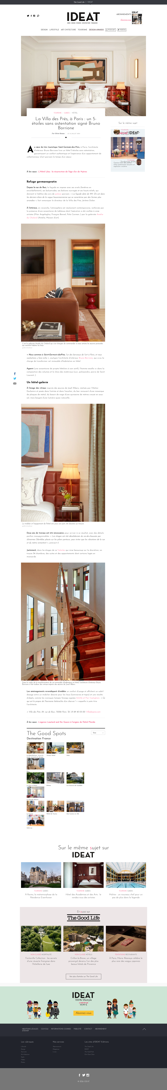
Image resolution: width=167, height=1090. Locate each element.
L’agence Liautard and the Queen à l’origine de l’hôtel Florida (66, 722)
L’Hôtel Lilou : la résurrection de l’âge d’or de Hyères (62, 172)
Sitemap (25, 1031)
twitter (28, 16)
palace (58, 194)
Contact (88, 1029)
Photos (23, 1062)
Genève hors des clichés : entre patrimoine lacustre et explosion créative (124, 164)
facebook (31, 16)
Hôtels (89, 955)
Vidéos (123, 30)
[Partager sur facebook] (14, 373)
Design (44, 30)
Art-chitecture (68, 30)
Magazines (56, 1049)
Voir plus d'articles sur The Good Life (83, 977)
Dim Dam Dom (90, 1054)
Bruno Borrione (86, 358)
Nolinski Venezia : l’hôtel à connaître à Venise (123, 143)
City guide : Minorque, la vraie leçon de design (130, 133)
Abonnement (101, 1029)
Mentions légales (30, 1029)
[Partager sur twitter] (14, 378)
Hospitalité (47, 955)
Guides (67, 113)
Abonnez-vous (83, 1013)
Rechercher (38, 16)
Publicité (77, 1029)
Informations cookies (61, 1029)
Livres (55, 1052)
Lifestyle (54, 30)
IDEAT (90, 2)
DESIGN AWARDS (96, 30)
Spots (22, 1057)
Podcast (111, 30)
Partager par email (14, 383)
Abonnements (57, 1046)
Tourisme (82, 30)
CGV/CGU (44, 1029)
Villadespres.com (93, 712)
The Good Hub (89, 1052)
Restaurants (131, 955)
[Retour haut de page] (144, 1029)
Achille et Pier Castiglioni (88, 698)
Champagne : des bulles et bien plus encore (131, 153)
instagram (34, 16)
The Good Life (79, 2)
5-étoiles (61, 550)
